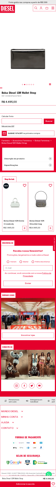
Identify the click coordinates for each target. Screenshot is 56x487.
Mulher (25, 262)
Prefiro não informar (42, 262)
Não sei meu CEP (8, 126)
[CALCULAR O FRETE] (49, 121)
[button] (28, 134)
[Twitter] (32, 386)
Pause (50, 84)
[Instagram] (16, 386)
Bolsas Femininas (42, 140)
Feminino (6, 140)
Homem (13, 262)
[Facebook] (24, 386)
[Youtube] (39, 386)
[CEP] (28, 119)
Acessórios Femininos (22, 140)
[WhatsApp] (49, 475)
